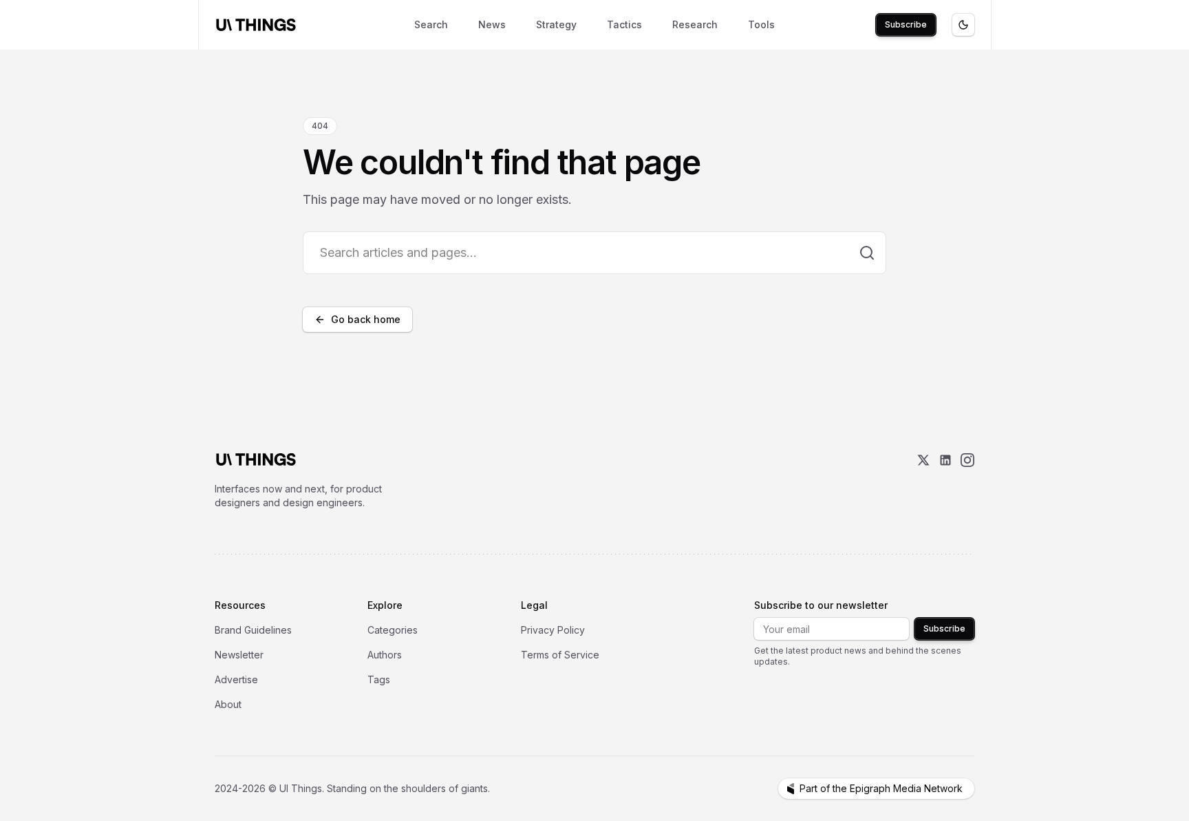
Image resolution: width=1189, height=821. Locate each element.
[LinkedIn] (945, 481)
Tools (761, 24)
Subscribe (906, 24)
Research (695, 24)
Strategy (556, 24)
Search (431, 24)
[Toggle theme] (963, 25)
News (492, 24)
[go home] (256, 459)
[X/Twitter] (923, 481)
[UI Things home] (259, 25)
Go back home (365, 319)
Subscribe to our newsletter (821, 605)
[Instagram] (967, 481)
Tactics (624, 24)
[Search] (867, 253)
